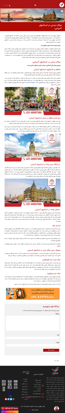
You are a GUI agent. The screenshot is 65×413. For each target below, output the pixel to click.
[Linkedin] (8, 399)
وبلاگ (55, 361)
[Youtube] (6, 399)
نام (58, 335)
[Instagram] (13, 399)
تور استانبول (55, 284)
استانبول (23, 51)
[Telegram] (11, 399)
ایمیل (57, 342)
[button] (35, 5)
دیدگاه (57, 314)
